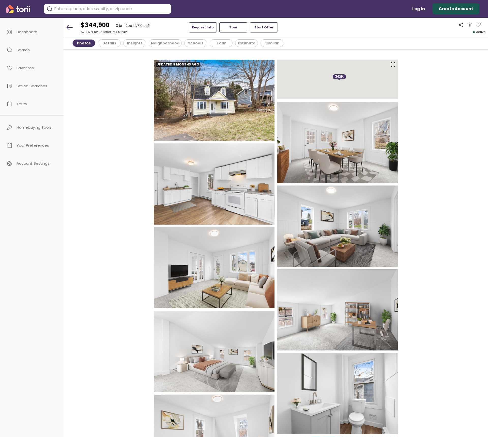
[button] (32, 31)
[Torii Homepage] (21, 9)
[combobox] (111, 9)
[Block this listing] (469, 25)
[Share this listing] (461, 24)
